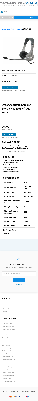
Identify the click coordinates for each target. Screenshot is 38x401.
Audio (13, 29)
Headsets (19, 29)
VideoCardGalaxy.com (8, 381)
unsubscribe (19, 284)
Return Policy (6, 309)
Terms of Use (6, 311)
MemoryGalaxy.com (8, 337)
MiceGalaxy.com (7, 345)
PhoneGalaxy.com (7, 353)
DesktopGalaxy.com (8, 326)
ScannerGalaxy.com (8, 369)
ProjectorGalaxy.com (8, 367)
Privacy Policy (6, 306)
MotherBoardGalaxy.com (9, 351)
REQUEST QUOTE (9, 87)
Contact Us (5, 303)
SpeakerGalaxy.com (8, 372)
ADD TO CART (8, 134)
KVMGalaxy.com (7, 332)
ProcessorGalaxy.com (8, 359)
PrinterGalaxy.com (7, 356)
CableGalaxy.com (7, 323)
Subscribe (19, 280)
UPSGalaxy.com (6, 378)
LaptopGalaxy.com (8, 335)
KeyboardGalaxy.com (8, 329)
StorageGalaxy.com (8, 375)
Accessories (6, 29)
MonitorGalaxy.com (8, 348)
